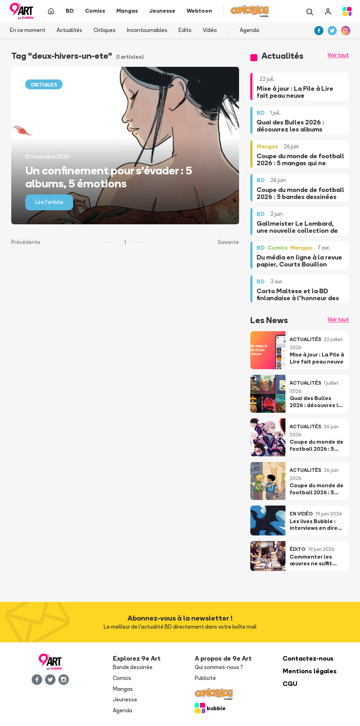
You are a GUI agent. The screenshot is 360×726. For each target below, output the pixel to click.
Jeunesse (125, 699)
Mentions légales (310, 671)
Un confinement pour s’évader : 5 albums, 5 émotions (108, 177)
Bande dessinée (133, 667)
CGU (290, 684)
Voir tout (338, 55)
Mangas (123, 689)
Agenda (249, 30)
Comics (122, 678)
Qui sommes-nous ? (219, 667)
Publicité (205, 678)
